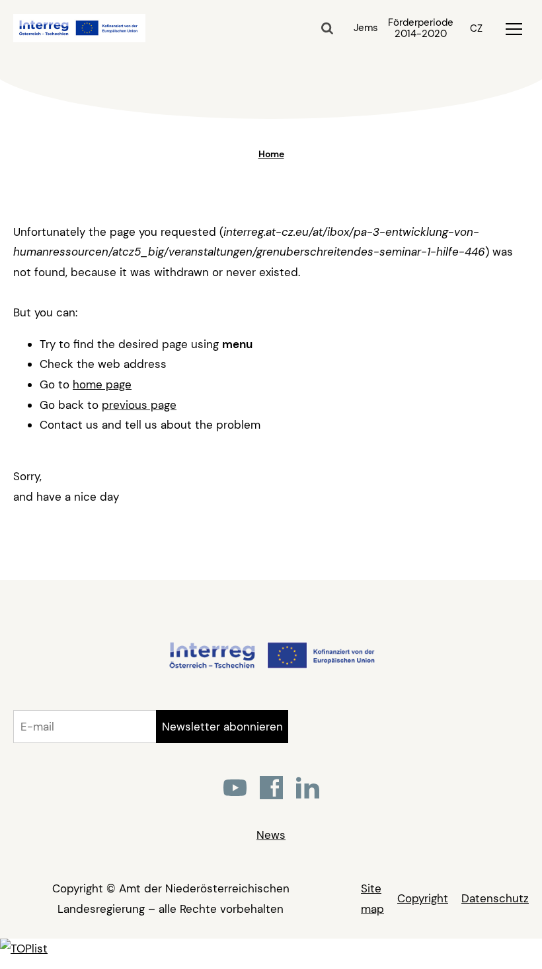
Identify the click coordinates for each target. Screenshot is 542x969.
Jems (366, 28)
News (271, 835)
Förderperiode (420, 28)
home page (102, 384)
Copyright (422, 898)
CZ (476, 28)
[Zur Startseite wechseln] (271, 666)
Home (271, 154)
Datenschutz (495, 898)
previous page (139, 405)
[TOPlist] (24, 948)
